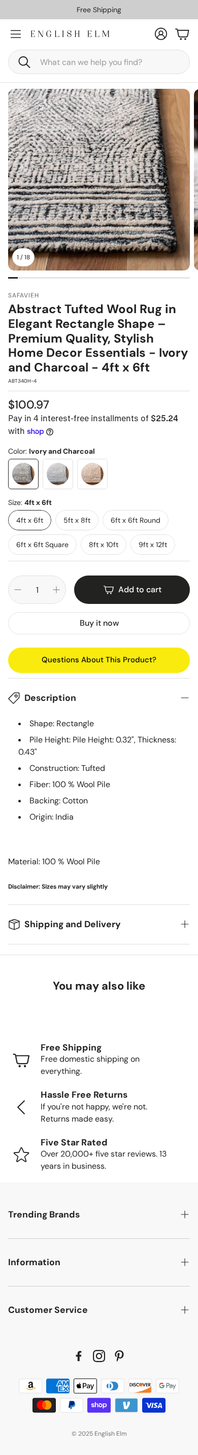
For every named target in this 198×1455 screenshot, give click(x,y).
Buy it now (99, 623)
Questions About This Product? (99, 660)
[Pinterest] (119, 1356)
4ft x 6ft (29, 520)
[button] (99, 62)
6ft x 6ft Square (42, 544)
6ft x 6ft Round (135, 520)
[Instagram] (99, 1356)
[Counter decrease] (18, 590)
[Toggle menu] (15, 34)
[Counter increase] (56, 590)
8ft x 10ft (103, 544)
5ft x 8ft (76, 520)
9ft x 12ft (153, 544)
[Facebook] (79, 1356)
